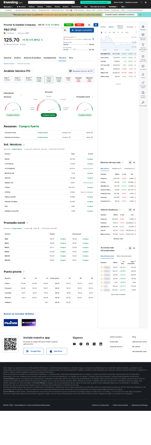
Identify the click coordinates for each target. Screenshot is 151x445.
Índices (111, 27)
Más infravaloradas (107, 256)
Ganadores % (117, 168)
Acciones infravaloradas (135, 10)
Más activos (105, 168)
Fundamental (50, 58)
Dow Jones (105, 57)
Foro (71, 58)
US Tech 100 (105, 65)
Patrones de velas (23, 63)
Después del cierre (58, 10)
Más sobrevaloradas (124, 256)
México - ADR (90, 10)
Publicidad (114, 342)
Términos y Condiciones (100, 405)
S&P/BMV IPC (105, 54)
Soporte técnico (116, 347)
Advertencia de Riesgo (140, 405)
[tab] (7, 79)
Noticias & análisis (32, 58)
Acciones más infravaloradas (107, 249)
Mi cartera (136, 347)
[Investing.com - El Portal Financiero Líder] (13, 2)
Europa (106, 10)
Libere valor (87, 39)
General (7, 58)
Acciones (8, 10)
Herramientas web (139, 351)
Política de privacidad (120, 405)
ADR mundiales (79, 10)
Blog (134, 337)
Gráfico (17, 58)
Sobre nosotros (116, 337)
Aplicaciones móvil (139, 342)
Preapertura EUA (44, 10)
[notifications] (141, 2)
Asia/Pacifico (115, 10)
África (123, 10)
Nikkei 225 (104, 73)
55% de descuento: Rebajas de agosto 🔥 (96, 2)
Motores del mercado (111, 162)
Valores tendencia (109, 210)
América (99, 10)
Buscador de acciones (98, 7)
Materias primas (120, 27)
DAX (102, 69)
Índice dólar (105, 76)
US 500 (103, 61)
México (34, 10)
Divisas (103, 27)
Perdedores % (129, 168)
